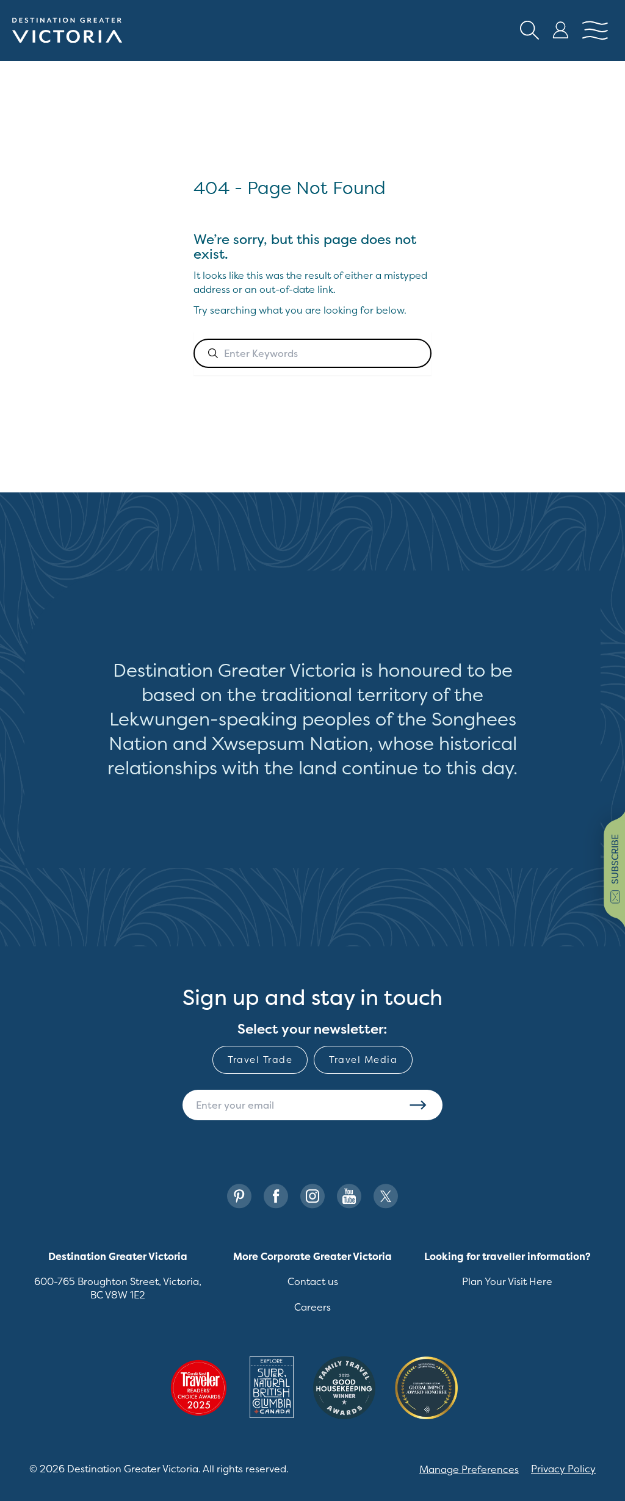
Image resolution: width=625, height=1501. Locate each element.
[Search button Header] (529, 30)
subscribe (615, 859)
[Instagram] (312, 1196)
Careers (312, 1307)
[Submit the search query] (213, 353)
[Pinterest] (239, 1196)
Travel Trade (260, 1059)
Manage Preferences (469, 1469)
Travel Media (363, 1059)
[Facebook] (276, 1196)
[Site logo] (67, 30)
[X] (386, 1196)
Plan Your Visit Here (507, 1281)
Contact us (312, 1281)
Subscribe (418, 1105)
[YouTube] (349, 1196)
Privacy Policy (563, 1468)
